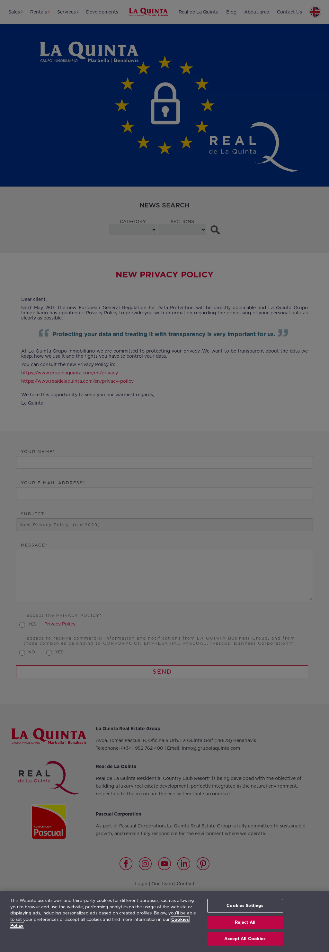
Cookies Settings (245, 905)
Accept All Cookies (245, 938)
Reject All (245, 922)
